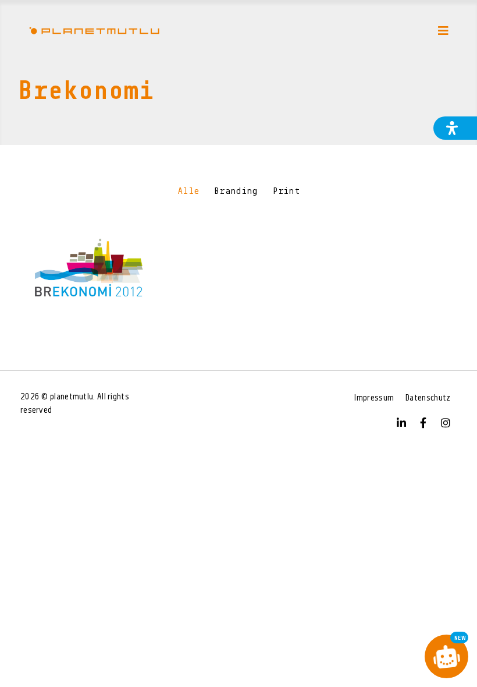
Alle (188, 191)
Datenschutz (427, 398)
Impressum (374, 398)
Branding (235, 191)
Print (286, 191)
